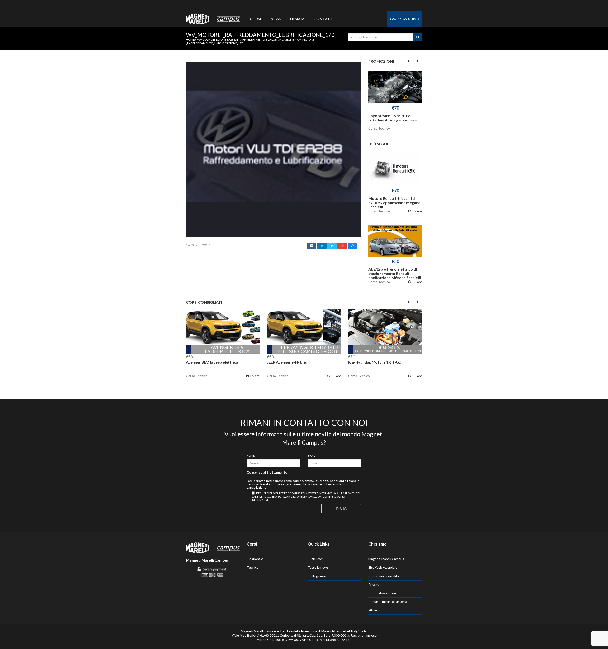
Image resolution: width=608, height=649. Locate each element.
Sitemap (374, 610)
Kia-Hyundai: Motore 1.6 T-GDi (375, 362)
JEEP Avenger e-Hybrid (287, 362)
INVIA (341, 508)
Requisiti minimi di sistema (387, 602)
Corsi (256, 18)
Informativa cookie (382, 593)
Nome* (251, 455)
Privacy (373, 584)
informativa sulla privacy (337, 493)
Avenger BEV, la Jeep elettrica (212, 362)
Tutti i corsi (316, 559)
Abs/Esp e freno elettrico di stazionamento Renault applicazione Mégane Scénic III (394, 273)
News (275, 18)
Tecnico (253, 567)
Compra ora (395, 88)
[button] (409, 61)
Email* (312, 455)
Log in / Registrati (404, 18)
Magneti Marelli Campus (386, 559)
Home (190, 39)
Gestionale (255, 559)
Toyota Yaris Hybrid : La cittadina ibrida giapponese (392, 117)
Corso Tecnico (379, 128)
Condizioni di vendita (383, 576)
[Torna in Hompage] (213, 547)
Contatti (324, 18)
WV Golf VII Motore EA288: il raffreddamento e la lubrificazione (245, 39)
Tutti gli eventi (318, 576)
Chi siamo (297, 18)
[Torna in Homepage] (213, 17)
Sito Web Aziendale (382, 567)
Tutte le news (318, 567)
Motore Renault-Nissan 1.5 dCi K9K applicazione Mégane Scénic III (394, 202)
